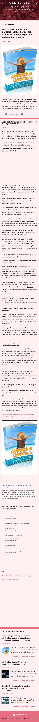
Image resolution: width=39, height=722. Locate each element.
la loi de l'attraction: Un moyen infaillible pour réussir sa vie (14, 663)
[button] (36, 29)
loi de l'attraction (7, 576)
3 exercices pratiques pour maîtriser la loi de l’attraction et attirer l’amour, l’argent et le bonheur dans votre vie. (17, 33)
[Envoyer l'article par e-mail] (22, 115)
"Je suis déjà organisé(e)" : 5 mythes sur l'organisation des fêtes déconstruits (16, 688)
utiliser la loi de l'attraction (10, 579)
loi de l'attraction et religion (23, 576)
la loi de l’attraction (11, 134)
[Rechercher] (36, 4)
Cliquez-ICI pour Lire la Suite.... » (24, 656)
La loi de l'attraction (19, 3)
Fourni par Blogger (21, 715)
